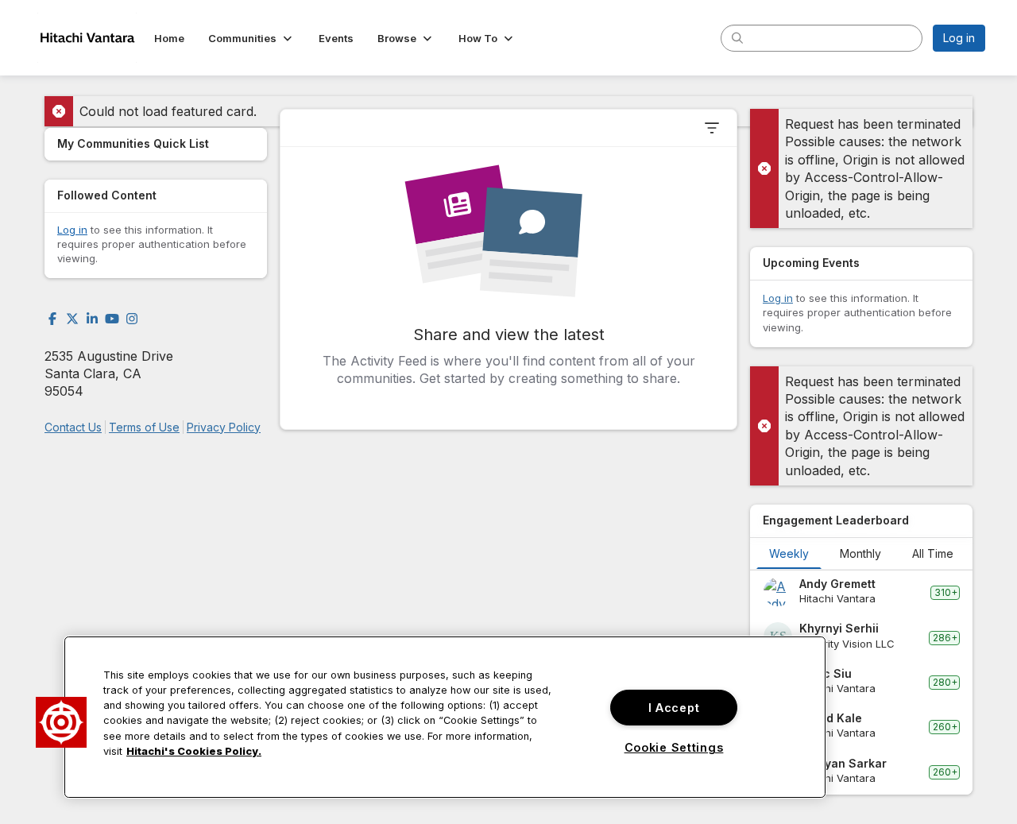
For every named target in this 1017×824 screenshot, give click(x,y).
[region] (445, 717)
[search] (737, 37)
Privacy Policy (224, 427)
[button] (251, 38)
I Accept (674, 707)
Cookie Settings (674, 747)
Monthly (860, 553)
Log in (959, 37)
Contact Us (73, 427)
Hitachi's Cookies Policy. (193, 751)
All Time (932, 553)
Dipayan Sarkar (843, 763)
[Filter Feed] (712, 128)
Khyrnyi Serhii (839, 628)
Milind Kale (830, 718)
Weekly (789, 553)
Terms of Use (144, 427)
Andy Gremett (837, 583)
